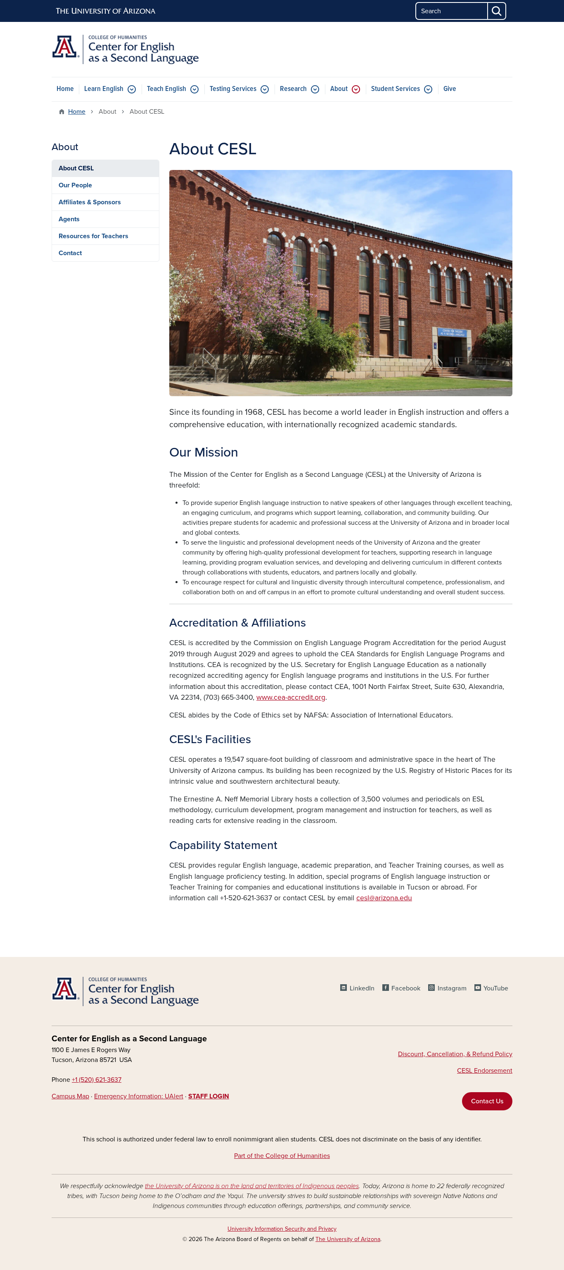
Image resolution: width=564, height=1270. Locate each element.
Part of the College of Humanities (282, 1156)
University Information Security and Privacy (282, 1228)
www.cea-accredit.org (290, 697)
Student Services (395, 89)
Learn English (103, 89)
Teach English (166, 89)
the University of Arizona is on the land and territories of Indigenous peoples (252, 1186)
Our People (75, 185)
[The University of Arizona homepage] (106, 11)
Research (293, 89)
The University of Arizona (347, 1239)
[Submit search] (497, 11)
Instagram (452, 988)
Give (449, 89)
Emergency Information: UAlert (138, 1096)
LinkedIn (362, 988)
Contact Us (487, 1101)
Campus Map (70, 1096)
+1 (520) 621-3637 (96, 1080)
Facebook (405, 988)
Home (65, 89)
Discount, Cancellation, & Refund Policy (455, 1054)
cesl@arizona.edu (384, 898)
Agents (69, 219)
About (339, 89)
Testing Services (233, 89)
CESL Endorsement (484, 1071)
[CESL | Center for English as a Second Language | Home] (125, 49)
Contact (70, 253)
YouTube (495, 988)
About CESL (76, 168)
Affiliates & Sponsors (90, 202)
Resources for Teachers (93, 236)
